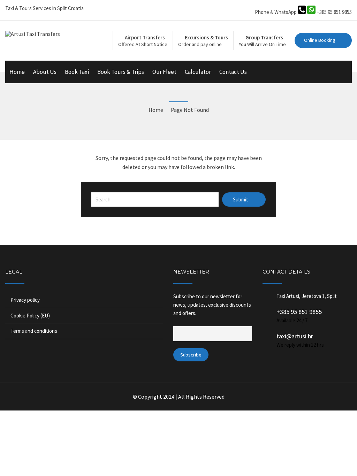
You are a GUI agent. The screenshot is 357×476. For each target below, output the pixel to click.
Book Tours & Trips (120, 72)
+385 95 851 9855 (299, 312)
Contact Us (233, 72)
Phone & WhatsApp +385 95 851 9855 (303, 12)
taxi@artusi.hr (294, 336)
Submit (241, 199)
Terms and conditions (33, 331)
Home (17, 72)
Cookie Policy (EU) (30, 315)
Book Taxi (77, 72)
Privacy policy (25, 300)
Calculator (198, 72)
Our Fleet (164, 72)
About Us (44, 72)
